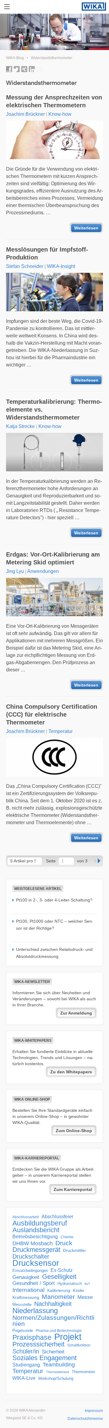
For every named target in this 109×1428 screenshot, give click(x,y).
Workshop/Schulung (55, 1378)
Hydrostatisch (70, 1283)
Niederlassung (35, 1311)
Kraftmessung (25, 1297)
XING (24, 69)
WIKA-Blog (15, 58)
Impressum (94, 1411)
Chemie (67, 1237)
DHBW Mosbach (32, 1243)
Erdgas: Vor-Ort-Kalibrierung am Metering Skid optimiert (53, 558)
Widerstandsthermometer (51, 58)
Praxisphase (31, 1337)
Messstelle (21, 1304)
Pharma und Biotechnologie (59, 1331)
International (28, 1290)
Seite (51, 860)
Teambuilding (59, 1365)
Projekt (67, 1337)
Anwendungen (43, 571)
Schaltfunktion (79, 1345)
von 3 (82, 860)
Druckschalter (30, 1256)
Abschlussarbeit (25, 1217)
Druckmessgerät (36, 1250)
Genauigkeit (25, 1277)
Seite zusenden (39, 69)
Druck (63, 1243)
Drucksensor (35, 1263)
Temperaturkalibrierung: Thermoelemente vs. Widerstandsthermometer (54, 409)
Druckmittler (74, 1250)
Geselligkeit (59, 1277)
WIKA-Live (23, 1378)
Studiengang (26, 1364)
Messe (85, 1297)
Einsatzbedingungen (30, 1270)
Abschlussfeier (57, 1216)
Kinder (78, 1290)
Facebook (9, 69)
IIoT (87, 1284)
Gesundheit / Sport (33, 1283)
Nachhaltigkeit (53, 1304)
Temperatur (60, 731)
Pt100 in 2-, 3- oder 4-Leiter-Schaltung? (54, 900)
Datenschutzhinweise (85, 1418)
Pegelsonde (22, 1330)
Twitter (17, 69)
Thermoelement (57, 1372)
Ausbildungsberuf (39, 1223)
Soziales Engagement (44, 1358)
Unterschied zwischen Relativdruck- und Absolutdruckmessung (54, 952)
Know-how (59, 114)
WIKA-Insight (61, 266)
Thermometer (83, 1371)
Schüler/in (25, 1351)
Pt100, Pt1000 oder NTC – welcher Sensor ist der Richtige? (54, 924)
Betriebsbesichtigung (35, 1236)
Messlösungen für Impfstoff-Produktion (47, 253)
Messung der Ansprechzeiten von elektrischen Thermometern (54, 101)
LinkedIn (32, 69)
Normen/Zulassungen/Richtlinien (53, 1321)
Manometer (58, 1297)
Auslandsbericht (35, 1230)
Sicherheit (53, 1352)
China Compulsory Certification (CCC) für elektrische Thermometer (51, 714)
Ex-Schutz (62, 1270)
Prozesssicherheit (38, 1344)
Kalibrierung (58, 1290)
